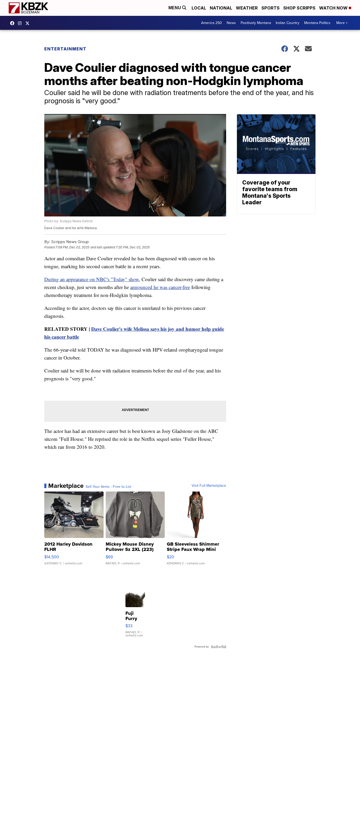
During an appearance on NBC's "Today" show (91, 279)
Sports (270, 8)
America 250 (211, 23)
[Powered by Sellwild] (218, 647)
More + (342, 23)
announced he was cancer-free (160, 287)
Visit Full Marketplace (209, 486)
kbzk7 (13, 23)
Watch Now (334, 8)
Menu (175, 8)
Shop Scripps (299, 8)
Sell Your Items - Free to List (108, 487)
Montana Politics (317, 23)
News (231, 23)
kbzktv (21, 23)
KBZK (28, 23)
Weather (247, 8)
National (221, 8)
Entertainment (65, 48)
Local (199, 8)
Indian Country (287, 23)
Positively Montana (256, 23)
